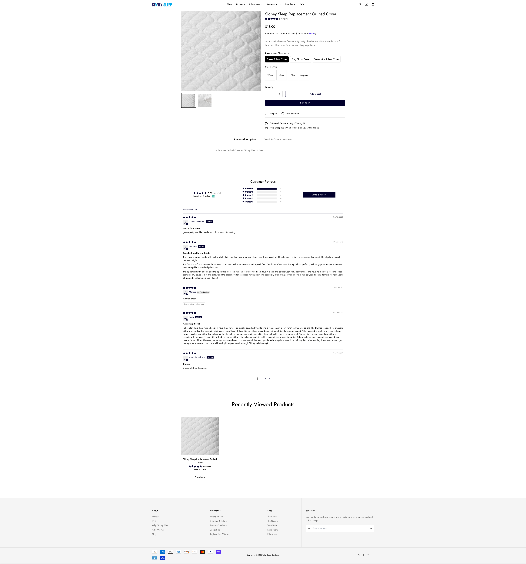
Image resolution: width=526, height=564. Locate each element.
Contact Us (215, 529)
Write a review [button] (319, 194)
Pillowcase (272, 534)
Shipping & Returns (218, 521)
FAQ (301, 4)
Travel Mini (272, 525)
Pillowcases (254, 4)
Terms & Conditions (218, 525)
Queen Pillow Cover (277, 59)
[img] (189, 217)
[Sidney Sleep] (162, 4)
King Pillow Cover (300, 59)
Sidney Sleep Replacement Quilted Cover (200, 461)
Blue (293, 75)
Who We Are (158, 529)
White (270, 75)
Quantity (269, 87)
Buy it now (305, 102)
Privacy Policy (216, 516)
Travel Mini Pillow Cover (326, 59)
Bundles (289, 4)
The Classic (272, 521)
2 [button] (261, 378)
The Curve (272, 516)
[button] (272, 18)
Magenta (304, 75)
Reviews (155, 516)
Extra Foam (272, 529)
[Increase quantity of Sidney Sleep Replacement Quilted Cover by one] (279, 94)
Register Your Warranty (220, 534)
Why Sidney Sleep (160, 525)
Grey (281, 75)
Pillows (239, 4)
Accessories (272, 4)
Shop (229, 4)
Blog (154, 534)
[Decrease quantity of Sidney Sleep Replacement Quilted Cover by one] (268, 94)
